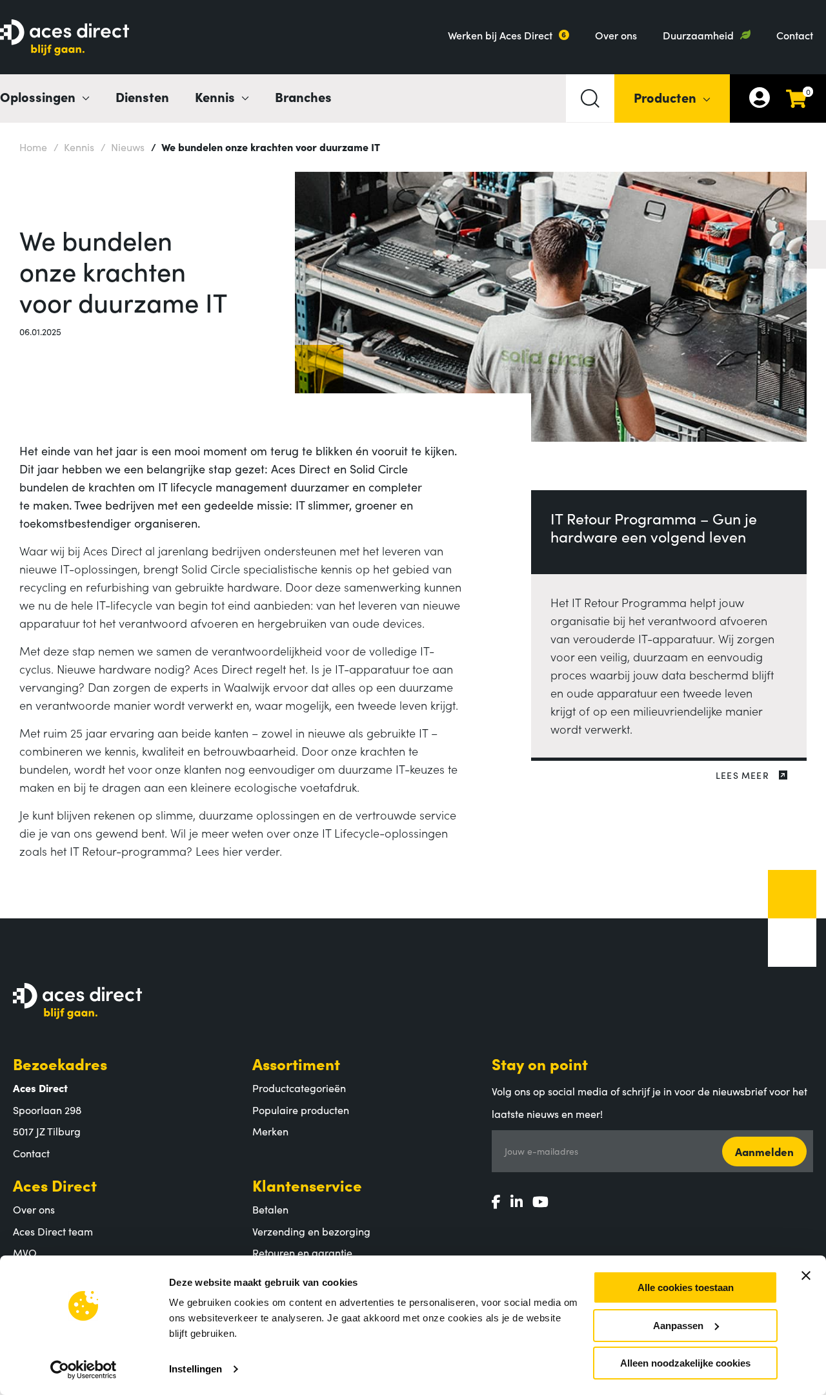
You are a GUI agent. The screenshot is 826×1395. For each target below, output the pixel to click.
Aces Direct (55, 1184)
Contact (794, 35)
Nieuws (123, 147)
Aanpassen (678, 1325)
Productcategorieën (299, 1087)
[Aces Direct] (64, 38)
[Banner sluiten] (806, 1275)
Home (33, 147)
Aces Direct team (53, 1231)
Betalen (270, 1209)
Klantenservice (307, 1184)
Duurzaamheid (698, 35)
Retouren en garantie (302, 1252)
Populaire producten (300, 1109)
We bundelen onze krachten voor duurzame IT (265, 147)
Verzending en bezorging (311, 1231)
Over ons (616, 35)
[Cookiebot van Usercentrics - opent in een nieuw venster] (83, 1370)
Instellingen (195, 1368)
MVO (25, 1252)
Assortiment (296, 1063)
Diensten (142, 96)
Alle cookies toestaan (686, 1287)
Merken (270, 1131)
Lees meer (742, 775)
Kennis (74, 147)
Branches (303, 96)
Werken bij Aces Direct (500, 35)
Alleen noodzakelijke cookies (685, 1363)
